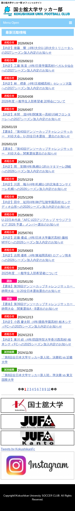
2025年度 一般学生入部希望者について (30, 273)
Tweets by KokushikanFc (18, 449)
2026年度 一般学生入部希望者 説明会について (33, 101)
